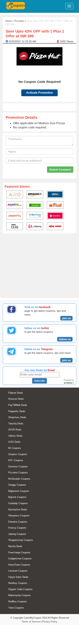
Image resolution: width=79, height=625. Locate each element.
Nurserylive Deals (17, 509)
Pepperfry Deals (16, 411)
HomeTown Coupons (19, 564)
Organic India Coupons (20, 589)
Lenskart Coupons (18, 570)
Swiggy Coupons (17, 484)
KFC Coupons (15, 460)
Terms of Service (31, 621)
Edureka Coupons (17, 521)
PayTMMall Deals (17, 405)
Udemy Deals (15, 435)
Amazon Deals (16, 398)
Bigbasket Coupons (18, 491)
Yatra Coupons (16, 607)
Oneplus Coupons (17, 454)
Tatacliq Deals (15, 423)
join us (66, 318)
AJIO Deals (14, 441)
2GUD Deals (14, 429)
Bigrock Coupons (17, 497)
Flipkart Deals (15, 392)
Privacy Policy (49, 621)
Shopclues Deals (17, 417)
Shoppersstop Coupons (20, 540)
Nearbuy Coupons (17, 583)
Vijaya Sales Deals (18, 577)
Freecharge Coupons (19, 552)
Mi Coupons (14, 448)
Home (8, 21)
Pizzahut (19, 21)
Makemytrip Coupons (19, 595)
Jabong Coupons (17, 534)
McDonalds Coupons (19, 478)
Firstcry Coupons (17, 527)
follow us (65, 339)
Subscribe (39, 381)
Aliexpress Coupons (19, 515)
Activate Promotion (39, 92)
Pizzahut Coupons (18, 472)
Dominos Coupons (18, 466)
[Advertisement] (39, 265)
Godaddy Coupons (18, 503)
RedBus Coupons (17, 601)
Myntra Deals (15, 546)
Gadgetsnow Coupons (20, 558)
